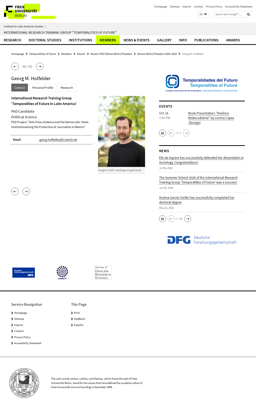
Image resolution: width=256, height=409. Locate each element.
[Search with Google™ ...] (248, 14)
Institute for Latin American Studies (25, 26)
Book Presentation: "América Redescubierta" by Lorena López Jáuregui (211, 118)
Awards (233, 40)
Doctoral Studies (45, 40)
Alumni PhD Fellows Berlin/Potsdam (111, 54)
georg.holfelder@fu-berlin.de (58, 140)
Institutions (80, 40)
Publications (206, 40)
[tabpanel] (78, 136)
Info (183, 40)
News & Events (137, 40)
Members (108, 40)
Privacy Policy (214, 6)
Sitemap (175, 6)
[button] (203, 14)
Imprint (186, 6)
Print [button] (77, 313)
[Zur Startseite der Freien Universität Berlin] (31, 11)
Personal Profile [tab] (42, 88)
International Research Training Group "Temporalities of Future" (60, 32)
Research (12, 40)
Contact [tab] (19, 88)
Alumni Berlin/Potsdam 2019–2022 (157, 54)
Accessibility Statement (238, 6)
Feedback (79, 319)
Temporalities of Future (42, 54)
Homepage (160, 6)
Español (78, 325)
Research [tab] (67, 88)
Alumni (81, 54)
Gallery (164, 40)
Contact (198, 6)
